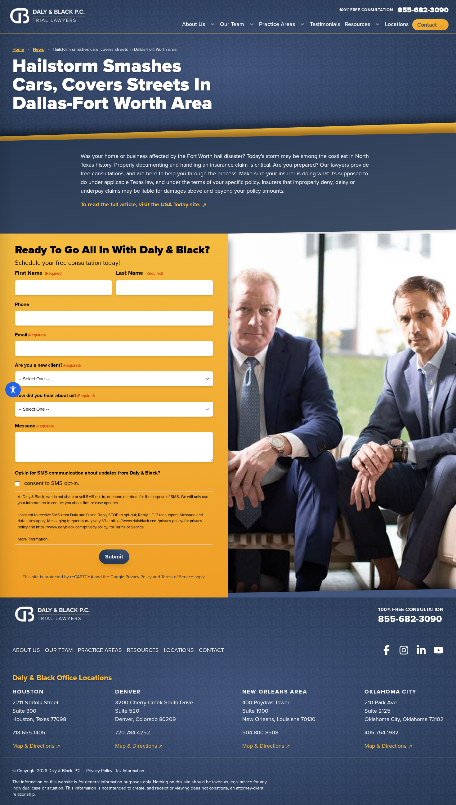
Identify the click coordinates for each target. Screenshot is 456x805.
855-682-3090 (410, 618)
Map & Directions (33, 746)
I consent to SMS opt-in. (50, 483)
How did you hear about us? (55, 395)
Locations (397, 24)
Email (30, 334)
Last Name (139, 273)
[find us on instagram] (404, 650)
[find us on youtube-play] (439, 650)
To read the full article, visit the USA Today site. (141, 204)
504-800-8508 (260, 732)
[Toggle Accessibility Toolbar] (13, 389)
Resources (357, 24)
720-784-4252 (132, 732)
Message (34, 425)
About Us (193, 24)
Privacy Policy (139, 577)
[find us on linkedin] (421, 650)
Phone (22, 304)
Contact (427, 25)
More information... (34, 539)
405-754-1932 (381, 732)
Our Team (232, 24)
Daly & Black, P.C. (64, 771)
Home (18, 49)
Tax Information (129, 771)
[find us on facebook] (386, 650)
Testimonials (325, 24)
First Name (38, 273)
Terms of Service (177, 577)
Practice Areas (277, 24)
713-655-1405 (28, 732)
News (38, 49)
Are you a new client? (48, 365)
